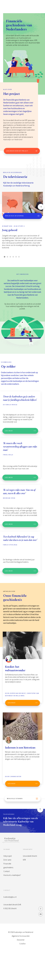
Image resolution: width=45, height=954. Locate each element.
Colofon (22, 944)
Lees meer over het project (17, 151)
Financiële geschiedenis (8, 866)
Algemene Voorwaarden (21, 936)
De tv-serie (7, 860)
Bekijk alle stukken (15, 798)
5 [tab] (16, 256)
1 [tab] (4, 256)
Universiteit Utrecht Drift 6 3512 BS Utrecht (12, 906)
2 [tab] (7, 256)
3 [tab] (10, 256)
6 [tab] (19, 256)
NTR (24, 860)
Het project (7, 856)
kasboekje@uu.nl (9, 897)
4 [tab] (13, 256)
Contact (6, 871)
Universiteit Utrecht (30, 856)
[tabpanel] (22, 222)
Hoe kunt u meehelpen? (12, 875)
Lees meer (9, 431)
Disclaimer (21, 940)
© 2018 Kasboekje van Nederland (20, 932)
